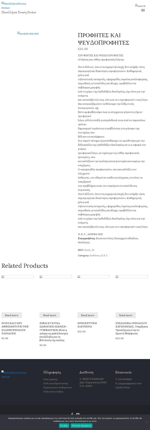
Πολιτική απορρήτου (81, 425)
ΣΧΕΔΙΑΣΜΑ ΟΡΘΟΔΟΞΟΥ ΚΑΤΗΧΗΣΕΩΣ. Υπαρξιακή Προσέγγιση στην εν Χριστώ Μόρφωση (132, 328)
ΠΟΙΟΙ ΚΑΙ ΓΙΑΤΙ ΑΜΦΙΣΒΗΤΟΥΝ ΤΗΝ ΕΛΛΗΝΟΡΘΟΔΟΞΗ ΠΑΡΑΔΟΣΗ (15, 328)
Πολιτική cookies (53, 391)
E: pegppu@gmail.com (128, 383)
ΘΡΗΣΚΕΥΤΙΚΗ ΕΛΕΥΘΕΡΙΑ (87, 324)
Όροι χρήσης (50, 379)
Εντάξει (64, 425)
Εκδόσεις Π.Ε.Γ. (99, 255)
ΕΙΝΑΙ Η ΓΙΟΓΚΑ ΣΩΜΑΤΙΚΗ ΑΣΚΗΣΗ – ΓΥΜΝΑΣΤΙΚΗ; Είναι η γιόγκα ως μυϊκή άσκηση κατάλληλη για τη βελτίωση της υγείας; (54, 331)
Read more (11, 315)
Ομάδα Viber (122, 387)
